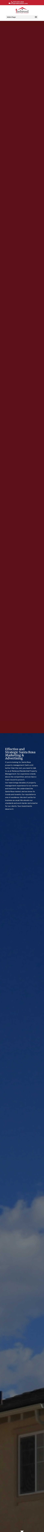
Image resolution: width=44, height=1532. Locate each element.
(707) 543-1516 (18, 2)
